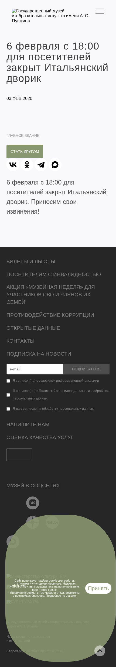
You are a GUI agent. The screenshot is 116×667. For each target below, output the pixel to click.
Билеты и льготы (30, 261)
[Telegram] (41, 164)
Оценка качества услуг (39, 437)
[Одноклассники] (27, 164)
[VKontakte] (32, 502)
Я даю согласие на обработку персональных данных (53, 409)
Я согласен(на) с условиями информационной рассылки (56, 381)
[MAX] (55, 164)
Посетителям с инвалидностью (53, 274)
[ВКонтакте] (12, 164)
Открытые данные (33, 328)
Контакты (20, 341)
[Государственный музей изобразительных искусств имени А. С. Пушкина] (53, 21)
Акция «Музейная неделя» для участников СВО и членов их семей (50, 294)
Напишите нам (27, 424)
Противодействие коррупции (50, 315)
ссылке (71, 595)
